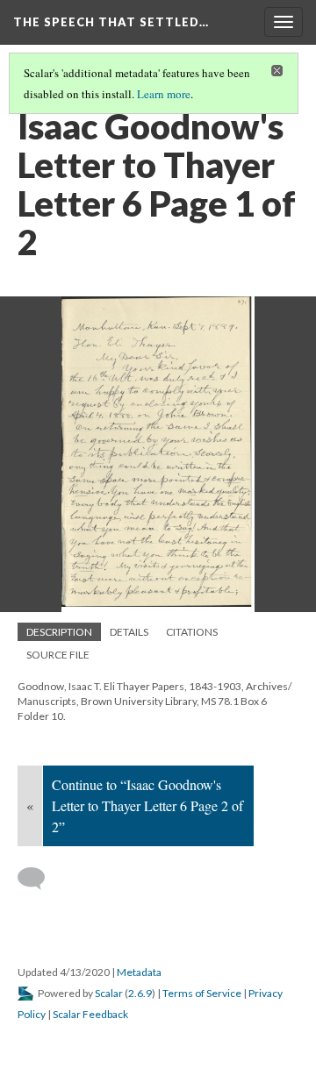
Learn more (163, 94)
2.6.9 (140, 993)
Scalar (109, 993)
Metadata (139, 972)
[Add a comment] (39, 878)
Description (59, 631)
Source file (58, 654)
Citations (192, 631)
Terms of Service (201, 993)
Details (129, 631)
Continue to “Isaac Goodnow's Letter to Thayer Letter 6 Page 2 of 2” (147, 805)
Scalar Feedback (90, 1014)
